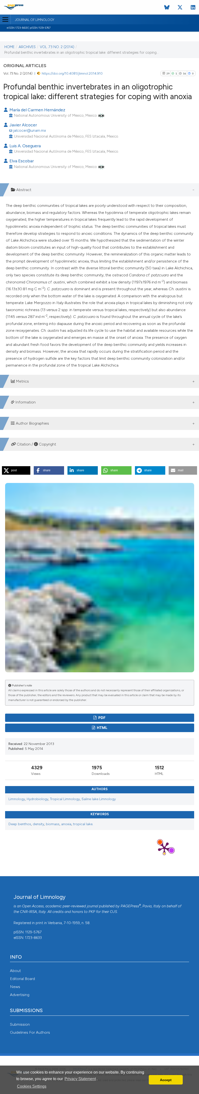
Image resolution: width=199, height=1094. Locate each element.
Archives (27, 47)
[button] (16, 470)
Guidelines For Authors (30, 1032)
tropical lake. (83, 824)
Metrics (22, 381)
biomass (52, 824)
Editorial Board (22, 978)
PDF (102, 718)
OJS (113, 912)
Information (25, 402)
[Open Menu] (5, 19)
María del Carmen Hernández (36, 109)
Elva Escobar (21, 160)
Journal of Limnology (34, 20)
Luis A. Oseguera (24, 145)
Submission (20, 1024)
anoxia (66, 824)
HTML (101, 728)
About (15, 970)
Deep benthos (19, 824)
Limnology (16, 799)
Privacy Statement (80, 1079)
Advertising (19, 994)
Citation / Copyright (36, 444)
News (15, 986)
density (38, 824)
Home (9, 47)
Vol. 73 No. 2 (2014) (57, 47)
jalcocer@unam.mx (29, 130)
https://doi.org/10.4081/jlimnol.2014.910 (72, 73)
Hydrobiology (37, 799)
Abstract (23, 189)
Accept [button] (166, 1080)
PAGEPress (130, 906)
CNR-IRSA (28, 912)
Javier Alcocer (22, 124)
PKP (92, 912)
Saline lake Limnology (99, 799)
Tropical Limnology (65, 799)
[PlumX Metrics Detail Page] (164, 848)
